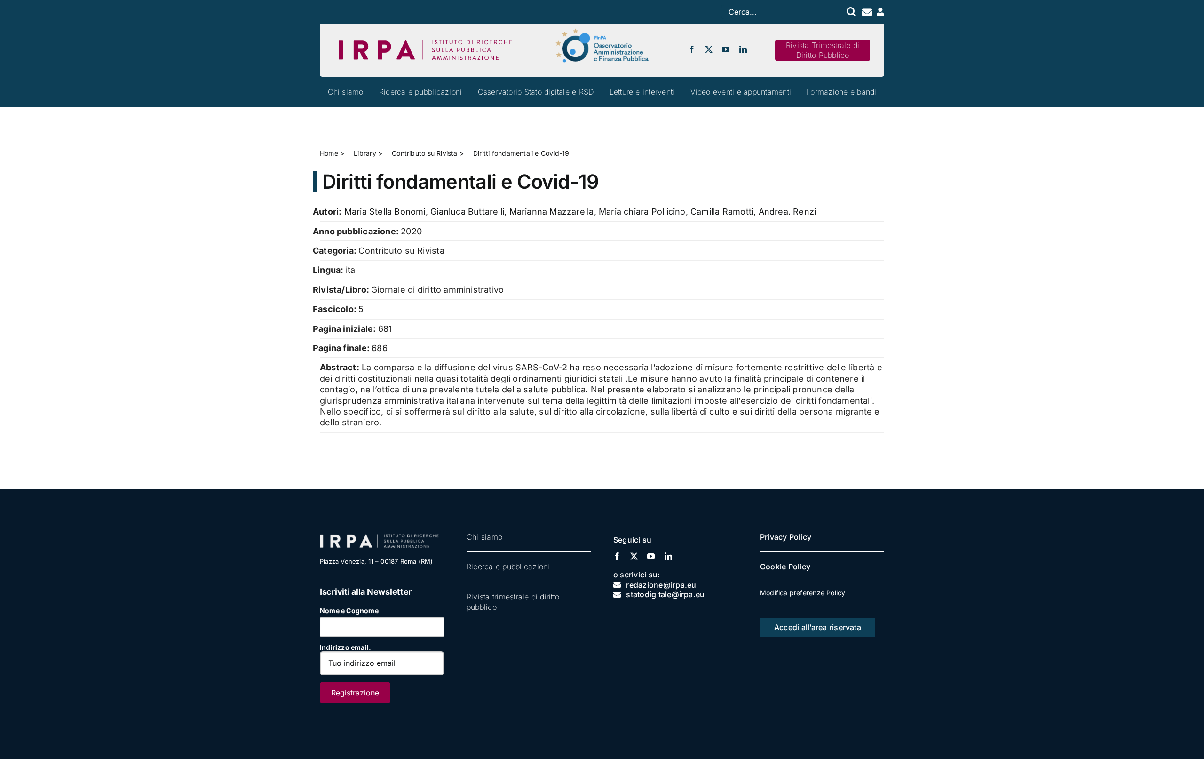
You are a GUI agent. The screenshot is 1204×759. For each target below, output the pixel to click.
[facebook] (692, 49)
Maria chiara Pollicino (642, 211)
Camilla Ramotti (721, 211)
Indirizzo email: (345, 647)
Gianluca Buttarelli (467, 211)
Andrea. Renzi (787, 211)
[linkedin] (743, 49)
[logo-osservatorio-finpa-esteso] (602, 31)
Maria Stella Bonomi (385, 211)
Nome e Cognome (349, 611)
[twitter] (709, 49)
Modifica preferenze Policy (802, 593)
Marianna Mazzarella (551, 211)
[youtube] (725, 49)
